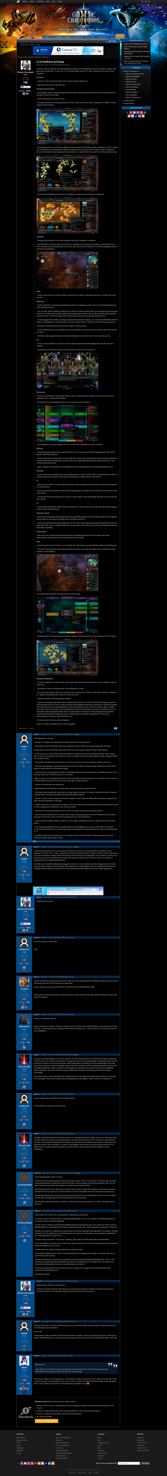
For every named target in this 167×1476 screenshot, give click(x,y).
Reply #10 (38, 1173)
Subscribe (145, 1463)
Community (40, 1)
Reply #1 (36, 734)
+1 (24, 1346)
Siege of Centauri (61, 1456)
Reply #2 (36, 847)
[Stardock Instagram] (141, 112)
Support (60, 1)
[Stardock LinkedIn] (139, 116)
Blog (53, 1)
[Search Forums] (148, 1)
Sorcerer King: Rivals (62, 1458)
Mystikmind (24, 1026)
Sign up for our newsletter (106, 1463)
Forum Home (24, 45)
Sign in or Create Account (46, 1421)
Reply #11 (38, 1211)
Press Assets (101, 1450)
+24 (24, 1079)
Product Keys (141, 1445)
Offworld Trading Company (64, 1453)
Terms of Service (82, 1473)
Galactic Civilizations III (29, 57)
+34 (25, 1195)
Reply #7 (36, 1055)
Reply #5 (36, 977)
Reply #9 (36, 1133)
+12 (24, 960)
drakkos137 (24, 949)
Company (101, 1434)
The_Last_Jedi (24, 1066)
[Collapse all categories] (149, 71)
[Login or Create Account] (142, 1)
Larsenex (24, 989)
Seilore (24, 1367)
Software (24, 1)
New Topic (112, 41)
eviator (24, 746)
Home (19, 57)
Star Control (59, 1448)
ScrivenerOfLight (24, 1185)
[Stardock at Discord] (132, 116)
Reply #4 (36, 937)
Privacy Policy (72, 1473)
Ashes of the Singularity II (63, 1437)
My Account (140, 1440)
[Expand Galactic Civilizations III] (122, 71)
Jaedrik (24, 1333)
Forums (100, 1458)
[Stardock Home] (18, 1)
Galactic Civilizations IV (62, 1443)
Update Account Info (143, 1450)
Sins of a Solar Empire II (62, 1445)
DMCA (90, 1473)
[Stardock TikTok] (136, 116)
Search (32, 45)
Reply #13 (37, 1321)
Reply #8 (36, 1094)
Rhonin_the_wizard (25, 72)
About (99, 1437)
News (48, 1)
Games (32, 1)
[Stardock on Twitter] (127, 112)
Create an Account (142, 1443)
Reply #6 (36, 1014)
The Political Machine (62, 1450)
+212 (24, 999)
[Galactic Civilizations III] (83, 20)
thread (62, 545)
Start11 (18, 1443)
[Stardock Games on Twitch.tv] (138, 112)
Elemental (59, 1440)
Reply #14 (37, 1356)
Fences (18, 1445)
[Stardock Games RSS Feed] (143, 116)
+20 (24, 1039)
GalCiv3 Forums (65, 65)
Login (38, 45)
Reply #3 (39, 897)
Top (117, 734)
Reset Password (141, 1448)
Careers (100, 1445)
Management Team (103, 1443)
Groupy (18, 1453)
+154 (24, 1380)
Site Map (96, 1473)
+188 (25, 82)
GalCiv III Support (43, 57)
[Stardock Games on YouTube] (134, 112)
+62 (24, 759)
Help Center (140, 1437)
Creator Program (102, 1453)
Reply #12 (40, 1281)
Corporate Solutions (22, 1440)
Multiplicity (19, 1450)
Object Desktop (20, 1437)
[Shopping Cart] (145, 1)
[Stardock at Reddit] (129, 116)
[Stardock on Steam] (145, 112)
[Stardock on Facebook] (131, 112)
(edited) (77, 734)
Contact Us (101, 1456)
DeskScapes (19, 1448)
